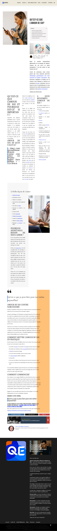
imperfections (19, 218)
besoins (30, 167)
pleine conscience (42, 89)
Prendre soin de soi (42, 139)
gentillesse (33, 99)
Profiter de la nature (16, 195)
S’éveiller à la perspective (17, 216)
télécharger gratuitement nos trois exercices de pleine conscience (19, 410)
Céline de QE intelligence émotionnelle (40, 57)
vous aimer (26, 179)
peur (11, 351)
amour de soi (18, 248)
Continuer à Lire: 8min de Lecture (36, 91)
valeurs (19, 205)
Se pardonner (41, 113)
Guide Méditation (32, 2)
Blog (39, 2)
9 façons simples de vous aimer (27, 405)
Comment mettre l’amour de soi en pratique (39, 36)
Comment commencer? (36, 37)
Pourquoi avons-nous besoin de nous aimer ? (39, 33)
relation (28, 162)
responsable (18, 214)
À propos (50, 2)
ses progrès (19, 223)
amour (30, 160)
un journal (25, 349)
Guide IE (24, 2)
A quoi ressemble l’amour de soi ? (37, 32)
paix (38, 83)
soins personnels (14, 355)
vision (27, 134)
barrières (47, 125)
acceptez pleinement (29, 98)
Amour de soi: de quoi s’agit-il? (37, 30)
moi (26, 346)
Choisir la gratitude (42, 159)
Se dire (40, 110)
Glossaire (44, 2)
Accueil (19, 2)
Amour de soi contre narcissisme (37, 35)
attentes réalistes (20, 220)
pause (16, 346)
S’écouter (40, 120)
